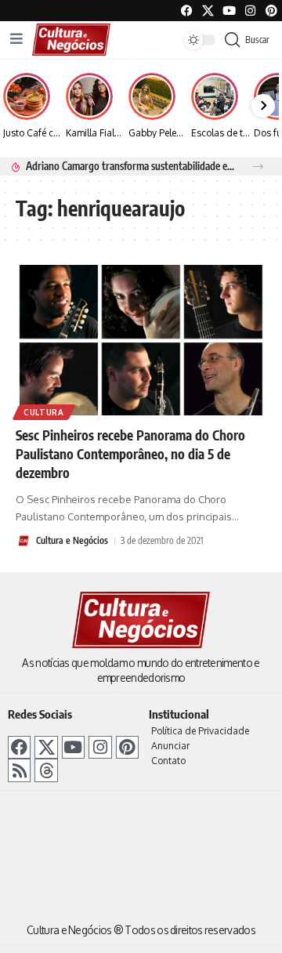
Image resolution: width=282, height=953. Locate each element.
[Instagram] (100, 747)
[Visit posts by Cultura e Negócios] (23, 541)
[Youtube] (229, 10)
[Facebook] (186, 10)
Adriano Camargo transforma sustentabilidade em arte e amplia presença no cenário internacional (130, 165)
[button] (258, 166)
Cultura (44, 412)
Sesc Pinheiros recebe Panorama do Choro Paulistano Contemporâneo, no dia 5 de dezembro (130, 453)
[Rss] (19, 770)
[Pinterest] (271, 10)
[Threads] (45, 770)
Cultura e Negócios (72, 540)
